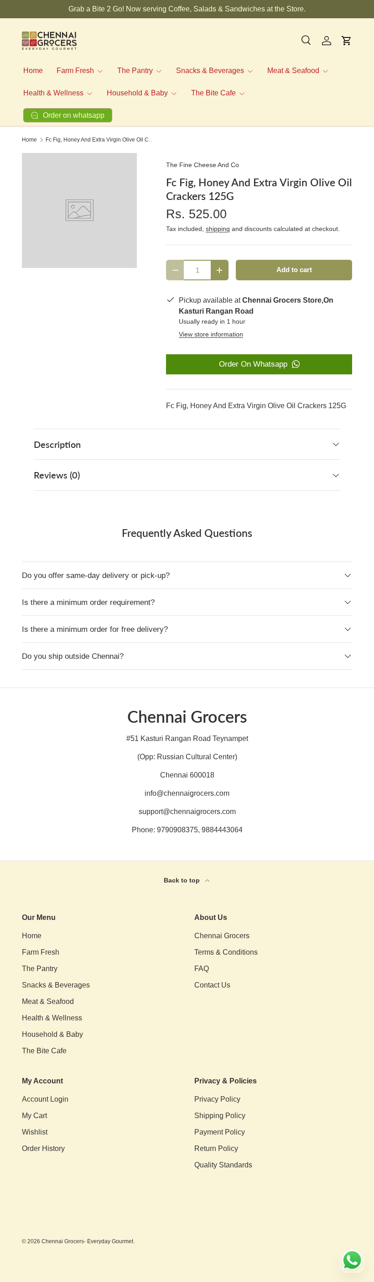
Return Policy (216, 1148)
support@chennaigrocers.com (187, 811)
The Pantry (39, 968)
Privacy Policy (217, 1099)
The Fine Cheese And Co (202, 164)
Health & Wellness (52, 1018)
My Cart (34, 1115)
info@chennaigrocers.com (187, 793)
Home (33, 70)
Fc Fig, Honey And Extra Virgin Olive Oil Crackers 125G (100, 139)
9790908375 (177, 830)
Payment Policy (219, 1132)
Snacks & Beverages (56, 985)
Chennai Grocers (221, 936)
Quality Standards (223, 1165)
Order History (43, 1148)
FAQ (201, 968)
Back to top (183, 880)
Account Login (45, 1099)
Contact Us (212, 985)
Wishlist (34, 1132)
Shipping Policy (219, 1115)
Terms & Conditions (226, 952)
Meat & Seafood (48, 1001)
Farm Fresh (40, 952)
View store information (211, 334)
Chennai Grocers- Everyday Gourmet (87, 1241)
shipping (218, 228)
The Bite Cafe (44, 1051)
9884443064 (222, 830)
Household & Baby (52, 1034)
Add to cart (294, 269)
